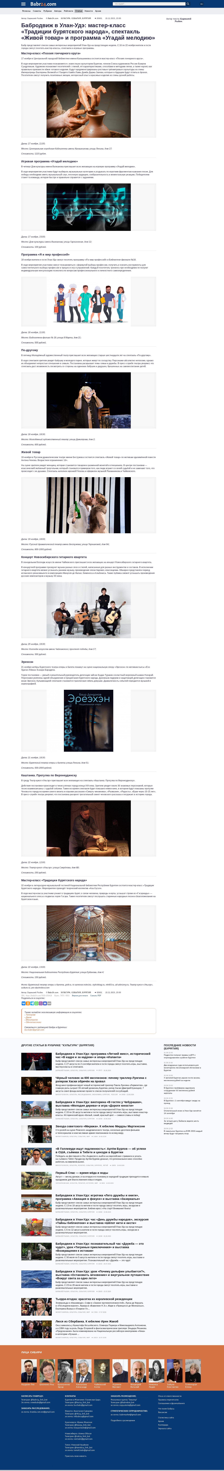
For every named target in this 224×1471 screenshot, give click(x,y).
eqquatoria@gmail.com (130, 1405)
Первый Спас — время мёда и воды (82, 1172)
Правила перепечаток (168, 1400)
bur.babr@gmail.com (34, 1030)
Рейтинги (68, 11)
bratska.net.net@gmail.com (42, 1412)
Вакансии (162, 1412)
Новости (89, 11)
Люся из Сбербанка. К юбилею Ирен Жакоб (87, 1321)
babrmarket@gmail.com (130, 1415)
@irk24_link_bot (82, 1414)
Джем (28, 1017)
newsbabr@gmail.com (40, 1402)
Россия (114, 1094)
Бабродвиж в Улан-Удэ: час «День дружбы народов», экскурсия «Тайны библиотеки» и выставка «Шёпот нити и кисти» (102, 1221)
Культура (65, 18)
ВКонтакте (32, 1020)
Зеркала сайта (165, 1428)
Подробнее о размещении (123, 1420)
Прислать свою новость (75, 1456)
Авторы (57, 11)
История (89, 1183)
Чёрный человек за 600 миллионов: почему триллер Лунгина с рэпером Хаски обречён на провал (101, 1079)
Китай (105, 1165)
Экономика (97, 1094)
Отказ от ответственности (170, 1396)
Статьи (78, 11)
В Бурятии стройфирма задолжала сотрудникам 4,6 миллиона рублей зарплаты (179, 1090)
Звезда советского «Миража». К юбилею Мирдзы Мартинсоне (100, 1126)
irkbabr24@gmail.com (83, 1416)
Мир (88, 1136)
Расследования (84, 1094)
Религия (81, 1165)
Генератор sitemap (80, 1466)
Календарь (163, 1425)
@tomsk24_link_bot (83, 1448)
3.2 (37, 1466)
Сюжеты (37, 11)
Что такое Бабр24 (166, 1409)
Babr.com (43, 4)
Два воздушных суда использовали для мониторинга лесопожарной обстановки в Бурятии (182, 1067)
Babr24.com (53, 18)
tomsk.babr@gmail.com (84, 1450)
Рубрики (47, 11)
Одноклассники (33, 1022)
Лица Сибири (31, 1352)
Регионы (26, 11)
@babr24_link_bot (39, 1400)
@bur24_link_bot (82, 1402)
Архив (98, 11)
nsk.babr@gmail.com (83, 1439)
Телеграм (31, 1015)
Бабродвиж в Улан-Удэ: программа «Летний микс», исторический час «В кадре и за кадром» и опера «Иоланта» (103, 1055)
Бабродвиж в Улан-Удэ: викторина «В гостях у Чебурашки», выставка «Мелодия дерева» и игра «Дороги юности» (99, 1103)
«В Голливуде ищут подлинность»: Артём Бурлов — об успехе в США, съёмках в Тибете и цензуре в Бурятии (101, 1150)
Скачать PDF (95, 996)
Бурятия (86, 18)
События (76, 18)
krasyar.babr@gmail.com (85, 1428)
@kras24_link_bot (82, 1425)
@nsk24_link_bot (82, 1436)
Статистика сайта (166, 1418)
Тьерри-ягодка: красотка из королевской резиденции (94, 1299)
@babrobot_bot (127, 1402)
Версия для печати (80, 996)
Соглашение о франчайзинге (171, 1403)
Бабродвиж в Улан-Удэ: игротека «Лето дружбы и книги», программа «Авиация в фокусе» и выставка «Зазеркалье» (98, 1197)
